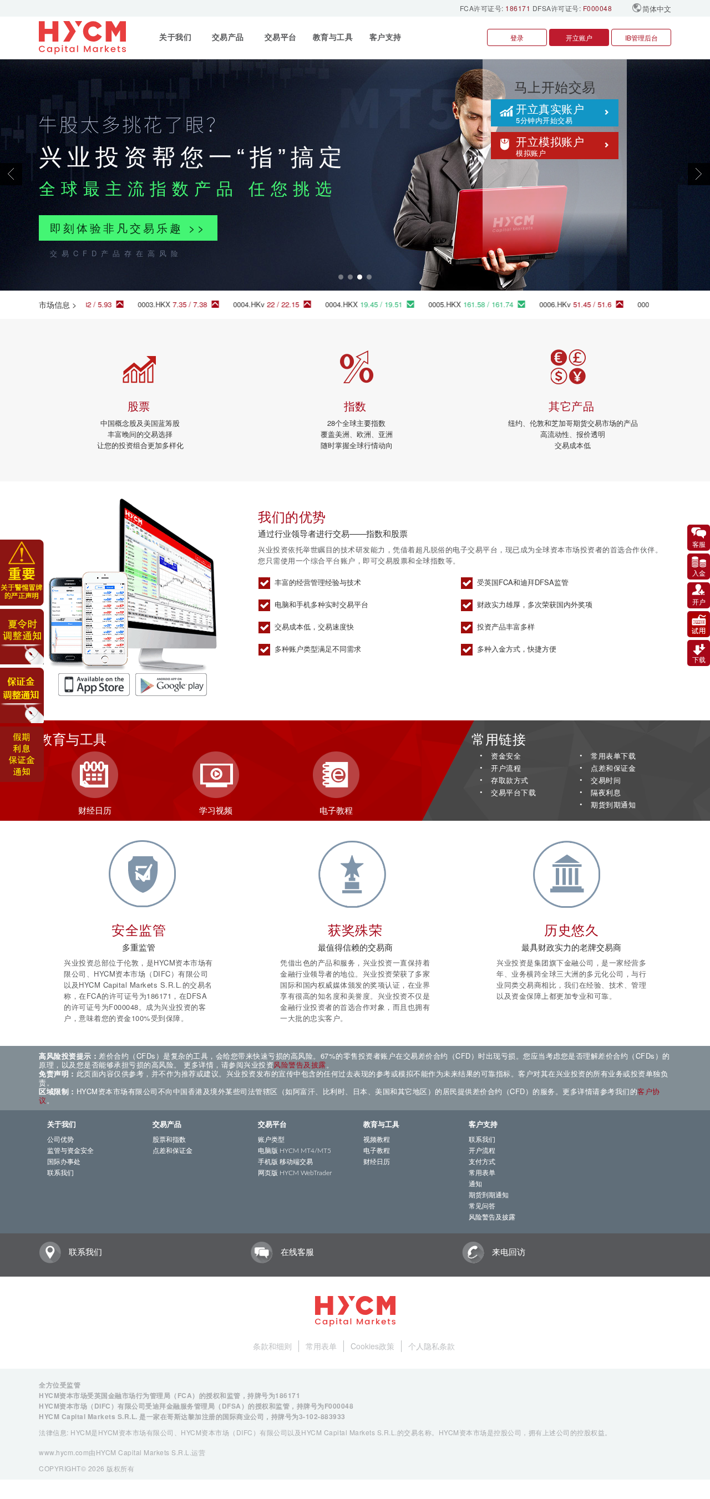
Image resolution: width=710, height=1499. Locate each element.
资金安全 (506, 756)
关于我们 (61, 1125)
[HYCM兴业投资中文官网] (84, 37)
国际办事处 (63, 1161)
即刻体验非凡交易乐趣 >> (128, 228)
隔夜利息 (606, 793)
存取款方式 (510, 780)
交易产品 (167, 1125)
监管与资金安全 (70, 1150)
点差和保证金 (613, 768)
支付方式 (482, 1161)
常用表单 (482, 1173)
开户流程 (506, 768)
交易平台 (272, 1125)
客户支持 (483, 1125)
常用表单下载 (613, 756)
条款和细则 (272, 1345)
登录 (517, 37)
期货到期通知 (613, 805)
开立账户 (579, 37)
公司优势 (60, 1139)
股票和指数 (169, 1139)
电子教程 (376, 1150)
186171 (517, 8)
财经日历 (376, 1161)
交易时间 (606, 780)
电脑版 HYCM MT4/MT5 (294, 1150)
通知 (475, 1184)
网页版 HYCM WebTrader (295, 1173)
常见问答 (482, 1206)
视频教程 (376, 1139)
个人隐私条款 (431, 1345)
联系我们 (60, 1173)
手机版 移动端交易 (285, 1161)
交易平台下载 (513, 793)
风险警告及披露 (299, 1064)
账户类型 (271, 1139)
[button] (53, 174)
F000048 (597, 8)
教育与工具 (381, 1125)
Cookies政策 (372, 1345)
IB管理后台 (641, 37)
